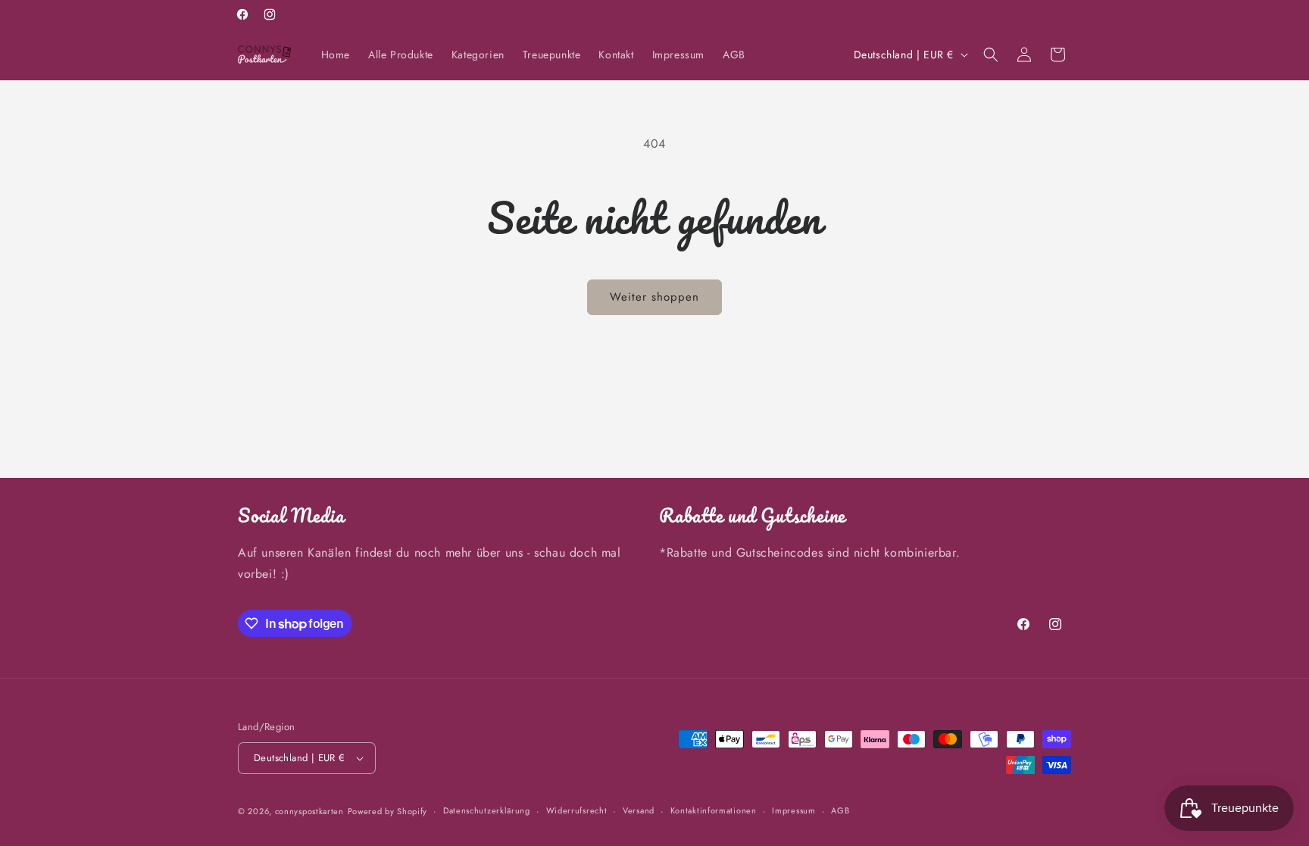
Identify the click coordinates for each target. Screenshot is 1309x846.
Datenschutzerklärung (486, 810)
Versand (638, 810)
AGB (840, 810)
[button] (991, 54)
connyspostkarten (309, 811)
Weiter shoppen (654, 297)
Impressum (793, 810)
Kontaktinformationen (713, 810)
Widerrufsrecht (577, 810)
